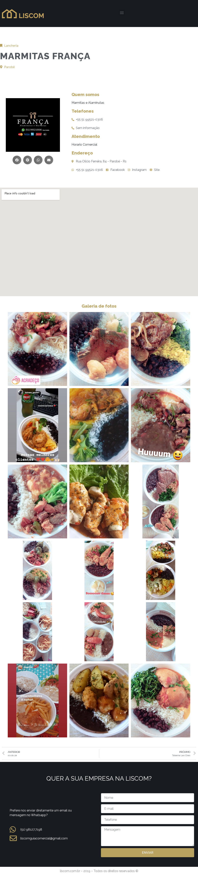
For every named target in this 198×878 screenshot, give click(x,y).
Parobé (9, 67)
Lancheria (11, 45)
